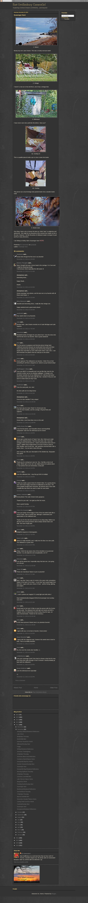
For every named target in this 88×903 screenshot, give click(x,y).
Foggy (19, 746)
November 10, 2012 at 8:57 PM (26, 545)
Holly (18, 620)
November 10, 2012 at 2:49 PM (26, 476)
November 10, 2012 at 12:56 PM (26, 422)
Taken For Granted (22, 510)
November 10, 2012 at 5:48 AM (26, 309)
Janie (18, 405)
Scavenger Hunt (23, 246)
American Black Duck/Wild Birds (26, 756)
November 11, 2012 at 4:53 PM (26, 643)
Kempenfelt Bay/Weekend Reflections (28, 769)
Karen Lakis (20, 538)
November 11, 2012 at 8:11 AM (26, 588)
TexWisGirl (20, 384)
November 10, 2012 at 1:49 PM (26, 433)
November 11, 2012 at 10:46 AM (26, 616)
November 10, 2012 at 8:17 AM (26, 365)
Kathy (18, 358)
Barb (18, 606)
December (20, 727)
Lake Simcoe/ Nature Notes (25, 779)
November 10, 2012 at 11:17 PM (26, 555)
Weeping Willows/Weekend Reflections (28, 731)
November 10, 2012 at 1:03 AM (26, 259)
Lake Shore (20, 734)
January (19, 834)
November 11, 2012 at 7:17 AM (26, 574)
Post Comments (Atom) (39, 692)
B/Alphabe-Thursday (23, 736)
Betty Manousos (22, 301)
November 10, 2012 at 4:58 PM (26, 526)
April (18, 827)
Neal (18, 343)
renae (19, 459)
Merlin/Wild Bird (21, 739)
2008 (17, 845)
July (18, 819)
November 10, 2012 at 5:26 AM (26, 297)
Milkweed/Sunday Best (23, 744)
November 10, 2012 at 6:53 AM (26, 318)
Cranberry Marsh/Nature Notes (26, 759)
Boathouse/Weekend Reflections (26, 789)
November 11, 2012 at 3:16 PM (26, 633)
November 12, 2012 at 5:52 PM (26, 676)
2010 (17, 840)
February (20, 832)
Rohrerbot (20, 559)
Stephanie (20, 254)
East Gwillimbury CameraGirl (29, 4)
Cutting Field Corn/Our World (25, 801)
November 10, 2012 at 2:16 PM (26, 468)
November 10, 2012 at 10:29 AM (26, 402)
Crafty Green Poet (22, 426)
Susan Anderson (22, 668)
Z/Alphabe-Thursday (23, 774)
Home (36, 687)
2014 (17, 719)
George (19, 480)
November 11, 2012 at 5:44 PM (26, 652)
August (19, 817)
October (19, 812)
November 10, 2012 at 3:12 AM (26, 271)
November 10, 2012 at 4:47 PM (26, 506)
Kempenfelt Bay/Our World (24, 761)
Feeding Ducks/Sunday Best (25, 784)
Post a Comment (20, 680)
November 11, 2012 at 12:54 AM (26, 565)
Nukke (19, 592)
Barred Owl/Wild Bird (23, 796)
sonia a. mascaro (22, 494)
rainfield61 (20, 313)
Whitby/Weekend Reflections (25, 749)
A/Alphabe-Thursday (23, 754)
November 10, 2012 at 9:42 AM (26, 393)
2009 (17, 843)
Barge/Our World (22, 781)
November (20, 729)
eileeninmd (20, 332)
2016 (17, 714)
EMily (18, 628)
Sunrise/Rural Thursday (24, 791)
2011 (17, 838)
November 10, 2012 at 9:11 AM (26, 381)
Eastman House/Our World (25, 741)
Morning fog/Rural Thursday (25, 771)
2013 (17, 722)
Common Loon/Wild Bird (24, 776)
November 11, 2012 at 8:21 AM (26, 602)
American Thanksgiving (23, 751)
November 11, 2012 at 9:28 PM (26, 664)
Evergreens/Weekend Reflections (26, 809)
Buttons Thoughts (22, 263)
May (18, 824)
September (20, 814)
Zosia (18, 647)
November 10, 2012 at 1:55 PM (26, 456)
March (19, 829)
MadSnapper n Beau (23, 369)
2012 (17, 724)
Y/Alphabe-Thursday (23, 794)
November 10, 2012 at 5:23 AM (26, 287)
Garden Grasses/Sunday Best (25, 764)
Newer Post (18, 687)
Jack (18, 548)
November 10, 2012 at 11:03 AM (26, 414)
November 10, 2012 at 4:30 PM (26, 490)
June (19, 822)
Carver (19, 529)
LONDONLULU (21, 656)
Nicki (18, 578)
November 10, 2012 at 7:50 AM (26, 328)
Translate (66, 19)
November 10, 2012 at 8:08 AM (26, 339)
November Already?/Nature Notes (26, 799)
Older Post (53, 687)
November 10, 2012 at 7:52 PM (26, 534)
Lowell (19, 436)
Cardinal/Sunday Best (23, 804)
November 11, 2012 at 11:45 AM (26, 624)
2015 (17, 717)
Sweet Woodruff (22, 637)
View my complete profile (21, 862)
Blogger (54, 893)
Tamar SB (20, 569)
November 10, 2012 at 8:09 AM (26, 355)
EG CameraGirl (26, 853)
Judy (18, 322)
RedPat (19, 472)
